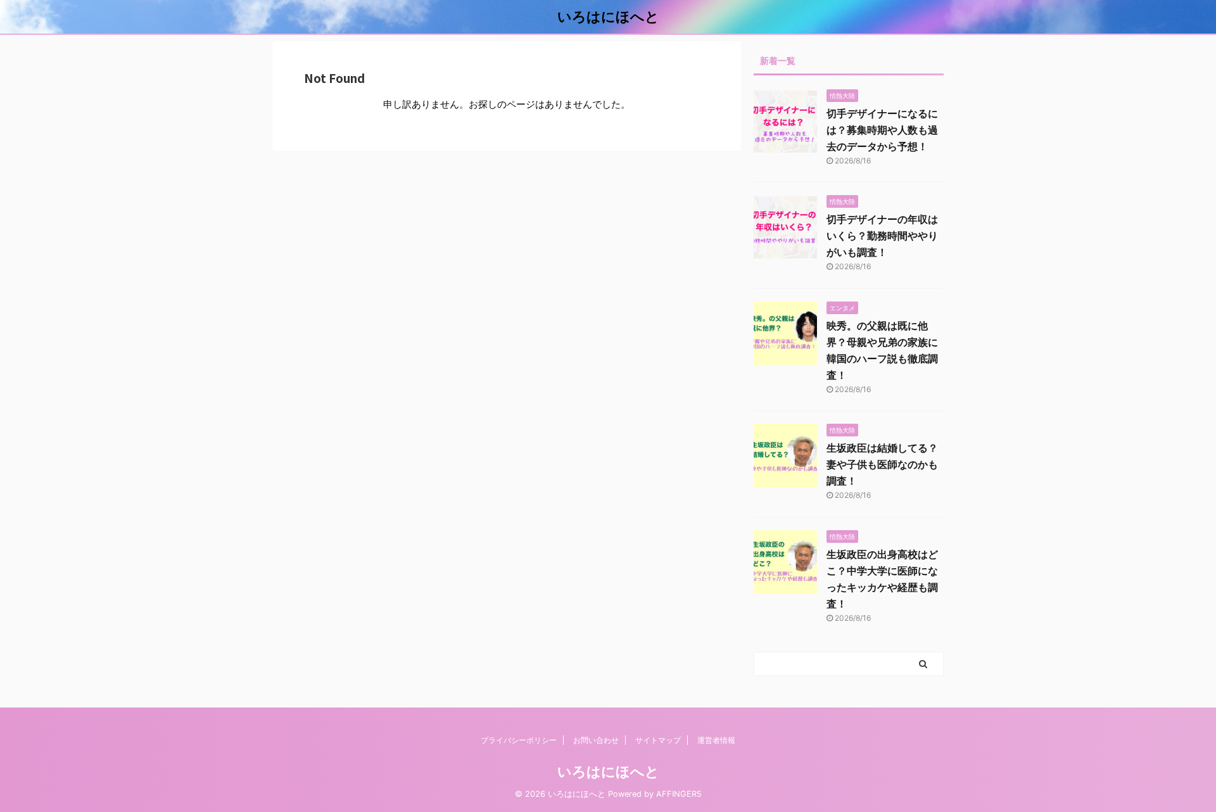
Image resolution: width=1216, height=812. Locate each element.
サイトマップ (658, 740)
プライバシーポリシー (519, 740)
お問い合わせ (596, 740)
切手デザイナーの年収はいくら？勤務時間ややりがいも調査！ (882, 235)
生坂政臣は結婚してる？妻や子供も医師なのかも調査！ (882, 464)
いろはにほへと (608, 16)
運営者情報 (716, 740)
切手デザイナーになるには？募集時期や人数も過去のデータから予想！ (882, 130)
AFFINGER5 (679, 794)
